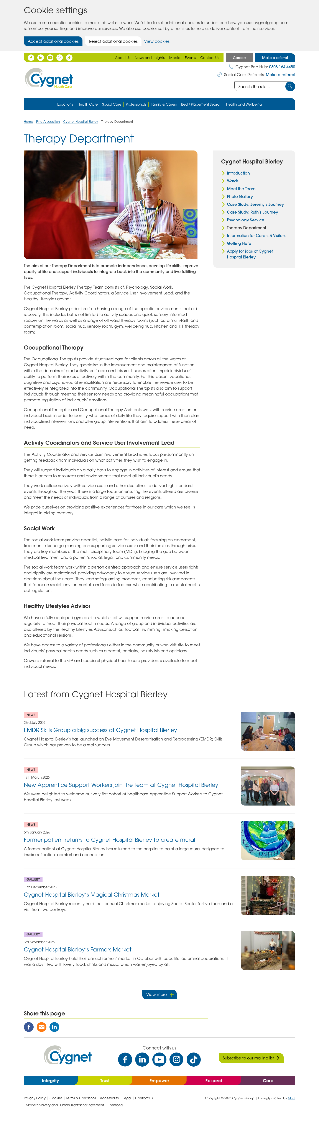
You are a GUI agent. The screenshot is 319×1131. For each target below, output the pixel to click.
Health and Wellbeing (244, 104)
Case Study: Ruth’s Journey (252, 212)
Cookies (55, 1098)
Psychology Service (245, 219)
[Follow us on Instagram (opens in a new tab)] (59, 57)
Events (190, 58)
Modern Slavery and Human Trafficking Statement (65, 1105)
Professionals (136, 104)
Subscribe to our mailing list (248, 1058)
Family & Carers (164, 104)
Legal (127, 1098)
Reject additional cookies (113, 41)
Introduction (238, 173)
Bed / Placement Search (201, 104)
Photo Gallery (240, 196)
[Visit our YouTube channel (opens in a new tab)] (50, 57)
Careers (239, 58)
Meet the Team (241, 188)
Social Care (111, 104)
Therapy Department (246, 227)
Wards (232, 180)
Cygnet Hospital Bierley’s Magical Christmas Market (92, 894)
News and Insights (149, 58)
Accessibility (109, 1098)
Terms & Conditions (81, 1098)
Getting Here (239, 243)
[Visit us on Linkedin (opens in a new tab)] (142, 1060)
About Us (122, 58)
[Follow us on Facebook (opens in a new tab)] (31, 57)
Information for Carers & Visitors (256, 235)
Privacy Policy (35, 1098)
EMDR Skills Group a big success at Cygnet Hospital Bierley (100, 730)
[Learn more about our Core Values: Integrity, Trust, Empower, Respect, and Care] (159, 1080)
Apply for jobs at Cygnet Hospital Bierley (250, 254)
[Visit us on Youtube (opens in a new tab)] (159, 1060)
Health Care (87, 104)
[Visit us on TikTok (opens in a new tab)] (194, 1060)
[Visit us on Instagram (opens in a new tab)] (176, 1060)
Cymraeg (115, 1105)
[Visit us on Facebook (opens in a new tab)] (125, 1060)
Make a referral (275, 58)
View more (156, 994)
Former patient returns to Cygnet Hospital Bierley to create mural (109, 839)
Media (174, 58)
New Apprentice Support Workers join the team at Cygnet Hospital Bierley (121, 784)
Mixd (291, 1098)
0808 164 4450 (282, 66)
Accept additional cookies (53, 41)
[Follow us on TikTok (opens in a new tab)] (69, 57)
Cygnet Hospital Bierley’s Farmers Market (78, 949)
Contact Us (209, 58)
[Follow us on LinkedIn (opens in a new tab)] (40, 57)
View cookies (156, 41)
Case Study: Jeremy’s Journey (255, 204)
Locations (65, 104)
